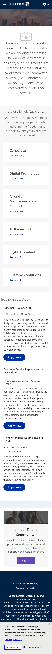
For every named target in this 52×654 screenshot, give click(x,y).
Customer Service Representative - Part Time (23, 371)
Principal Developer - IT (17, 308)
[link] (26, 560)
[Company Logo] (19, 4)
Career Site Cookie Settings (26, 583)
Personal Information (26, 588)
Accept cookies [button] (13, 647)
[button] (32, 647)
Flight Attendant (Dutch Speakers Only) (23, 439)
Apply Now (14, 357)
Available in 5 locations (15, 447)
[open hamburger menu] (4, 4)
